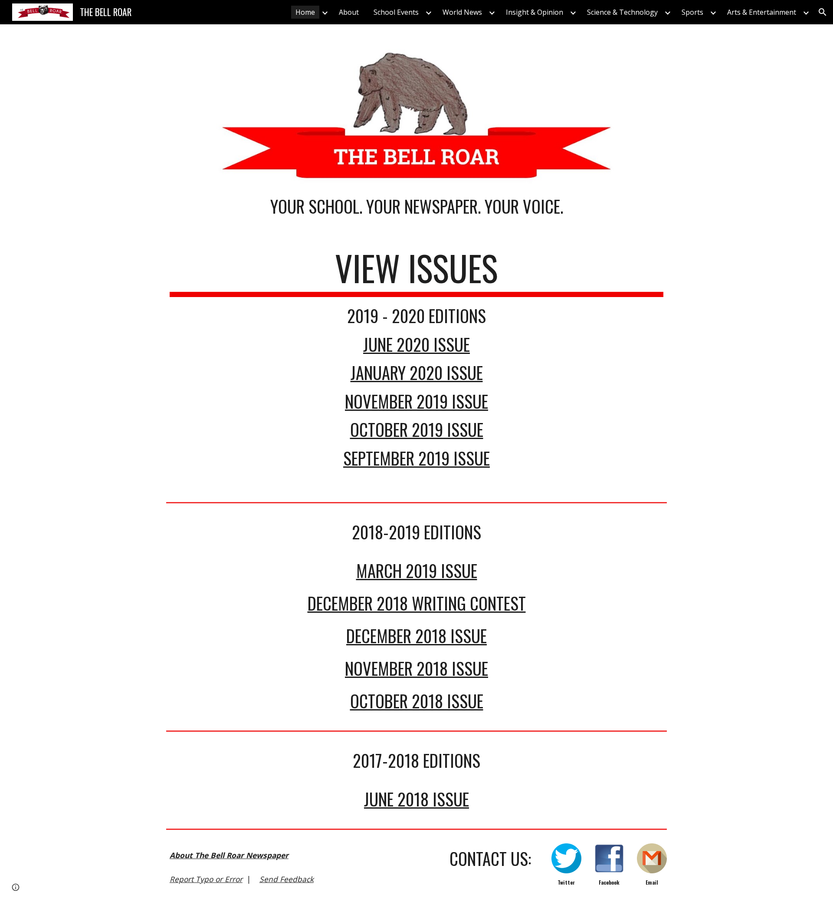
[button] (822, 12)
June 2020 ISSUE (416, 344)
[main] (416, 215)
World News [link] (462, 12)
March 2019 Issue (416, 570)
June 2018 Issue (416, 798)
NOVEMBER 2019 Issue (416, 401)
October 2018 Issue (416, 700)
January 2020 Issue (417, 372)
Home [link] (305, 12)
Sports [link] (692, 12)
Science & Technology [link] (622, 12)
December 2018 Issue (416, 635)
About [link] (349, 12)
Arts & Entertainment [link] (761, 12)
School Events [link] (396, 12)
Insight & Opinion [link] (534, 12)
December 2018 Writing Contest (417, 603)
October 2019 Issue (416, 429)
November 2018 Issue (416, 668)
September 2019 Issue (416, 458)
